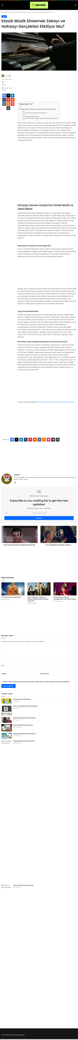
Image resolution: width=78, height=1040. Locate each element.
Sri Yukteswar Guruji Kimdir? (11, 597)
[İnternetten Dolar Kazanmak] (6, 955)
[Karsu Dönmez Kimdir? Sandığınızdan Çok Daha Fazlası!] (65, 588)
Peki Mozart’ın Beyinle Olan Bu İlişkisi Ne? (36, 113)
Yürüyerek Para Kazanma (22, 699)
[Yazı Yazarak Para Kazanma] (6, 727)
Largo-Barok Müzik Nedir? (32, 116)
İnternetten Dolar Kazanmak (23, 885)
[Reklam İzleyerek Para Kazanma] (6, 736)
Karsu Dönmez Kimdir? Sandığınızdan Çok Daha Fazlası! (64, 598)
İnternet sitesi (45, 673)
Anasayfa (5, 12)
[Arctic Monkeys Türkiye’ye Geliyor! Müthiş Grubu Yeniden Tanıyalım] (39, 588)
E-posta (4, 673)
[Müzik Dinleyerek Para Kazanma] (6, 720)
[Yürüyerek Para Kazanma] (6, 701)
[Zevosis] (39, 5)
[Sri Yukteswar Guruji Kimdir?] (13, 588)
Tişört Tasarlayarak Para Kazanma (25, 706)
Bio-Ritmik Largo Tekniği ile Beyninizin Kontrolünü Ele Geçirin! (41, 118)
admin (6, 76)
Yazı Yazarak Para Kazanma (23, 725)
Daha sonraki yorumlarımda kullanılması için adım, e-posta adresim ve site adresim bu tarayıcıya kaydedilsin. (36, 681)
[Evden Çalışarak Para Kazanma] (6, 811)
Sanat (11, 12)
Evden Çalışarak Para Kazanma (24, 741)
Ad (2, 665)
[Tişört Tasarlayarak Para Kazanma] (6, 710)
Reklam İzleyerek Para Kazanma (24, 734)
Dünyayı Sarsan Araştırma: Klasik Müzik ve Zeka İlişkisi (38, 109)
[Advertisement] (47, 87)
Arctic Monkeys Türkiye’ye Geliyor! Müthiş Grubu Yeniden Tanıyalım (37, 599)
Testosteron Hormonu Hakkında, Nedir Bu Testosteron (55, 402)
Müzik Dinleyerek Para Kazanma (24, 718)
